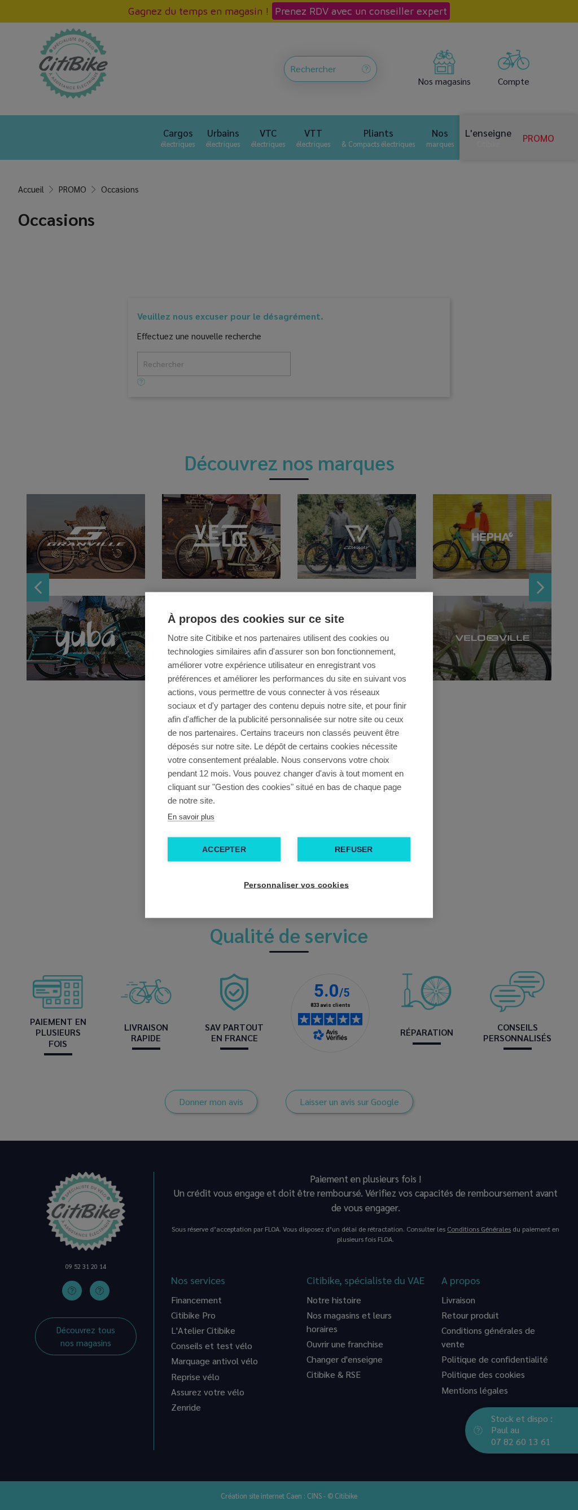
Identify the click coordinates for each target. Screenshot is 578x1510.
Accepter (224, 849)
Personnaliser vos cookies (294, 885)
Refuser (354, 849)
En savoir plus (191, 817)
